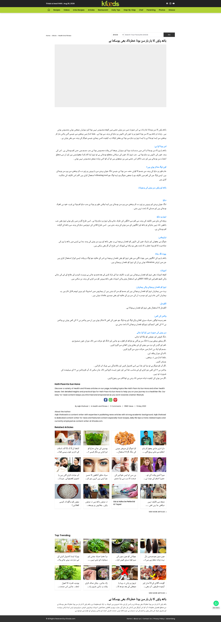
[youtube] (173, 3)
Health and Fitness (100, 406)
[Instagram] (170, 3)
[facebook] (167, 3)
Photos (162, 10)
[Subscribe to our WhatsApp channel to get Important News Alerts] (216, 603)
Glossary (173, 10)
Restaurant (103, 10)
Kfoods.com (70, 619)
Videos (67, 10)
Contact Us (147, 619)
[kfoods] (110, 3)
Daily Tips (116, 10)
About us (137, 619)
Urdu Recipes (78, 10)
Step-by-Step (130, 10)
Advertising (170, 619)
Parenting (151, 10)
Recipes (56, 10)
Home (129, 619)
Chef (141, 10)
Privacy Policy (158, 619)
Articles (91, 10)
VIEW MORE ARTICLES (157, 512)
